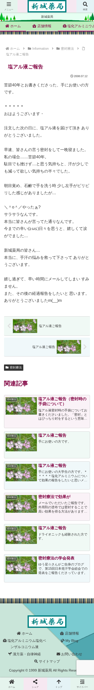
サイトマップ (49, 661)
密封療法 (16, 367)
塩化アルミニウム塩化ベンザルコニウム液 (26, 644)
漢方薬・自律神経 (26, 654)
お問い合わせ (71, 654)
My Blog (71, 641)
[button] (83, 630)
